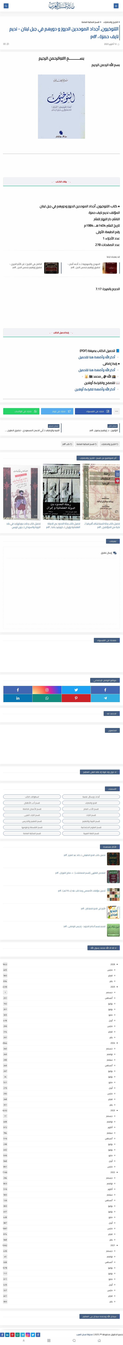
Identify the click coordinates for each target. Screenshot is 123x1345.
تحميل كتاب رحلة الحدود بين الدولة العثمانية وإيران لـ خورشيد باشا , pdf (63, 525)
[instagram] (47, 690)
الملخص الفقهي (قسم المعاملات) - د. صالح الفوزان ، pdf (80, 873)
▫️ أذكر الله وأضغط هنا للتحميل (99, 357)
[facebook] (105, 690)
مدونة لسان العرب (84, 1334)
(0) (4, 44)
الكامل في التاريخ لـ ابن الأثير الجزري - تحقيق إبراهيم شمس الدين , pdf (25, 265)
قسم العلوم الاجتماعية (91, 827)
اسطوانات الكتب (32, 797)
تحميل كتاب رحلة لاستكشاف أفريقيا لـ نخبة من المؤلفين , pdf (102, 525)
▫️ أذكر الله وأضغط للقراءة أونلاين (97, 389)
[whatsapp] (47, 698)
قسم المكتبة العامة (90, 22)
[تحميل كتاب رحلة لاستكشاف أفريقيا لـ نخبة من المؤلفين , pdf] (101, 492)
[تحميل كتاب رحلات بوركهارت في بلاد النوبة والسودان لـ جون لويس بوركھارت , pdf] (22, 492)
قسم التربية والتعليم (91, 821)
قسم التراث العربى (32, 815)
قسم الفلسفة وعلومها (32, 827)
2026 (113, 964)
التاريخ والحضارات (110, 22)
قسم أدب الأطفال (32, 803)
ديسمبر (109, 992)
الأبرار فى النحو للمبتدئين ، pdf (93, 908)
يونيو (110, 1009)
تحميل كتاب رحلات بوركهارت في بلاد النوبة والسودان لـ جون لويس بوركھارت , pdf (23, 525)
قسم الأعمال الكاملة (32, 809)
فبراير (110, 975)
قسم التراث (91, 815)
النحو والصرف (91, 803)
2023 (113, 1110)
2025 (113, 987)
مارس (110, 970)
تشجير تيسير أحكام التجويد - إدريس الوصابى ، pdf (84, 926)
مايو (111, 1015)
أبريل (111, 1020)
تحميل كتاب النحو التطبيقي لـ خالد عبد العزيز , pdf (84, 855)
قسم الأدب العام (91, 809)
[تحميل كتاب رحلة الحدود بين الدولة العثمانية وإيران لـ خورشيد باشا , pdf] (61, 492)
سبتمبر (110, 1060)
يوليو (110, 1003)
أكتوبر (110, 1127)
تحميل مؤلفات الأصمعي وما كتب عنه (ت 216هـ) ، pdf (81, 891)
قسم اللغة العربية (91, 833)
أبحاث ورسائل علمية (91, 797)
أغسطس (109, 998)
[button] (93, 411)
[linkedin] (17, 698)
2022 (113, 1172)
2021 (113, 1245)
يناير (111, 981)
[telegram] (105, 698)
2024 (113, 1043)
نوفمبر (110, 1054)
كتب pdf (66, 444)
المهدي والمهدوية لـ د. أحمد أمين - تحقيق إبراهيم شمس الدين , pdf (83, 265)
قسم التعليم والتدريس (32, 821)
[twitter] (76, 690)
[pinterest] (76, 698)
